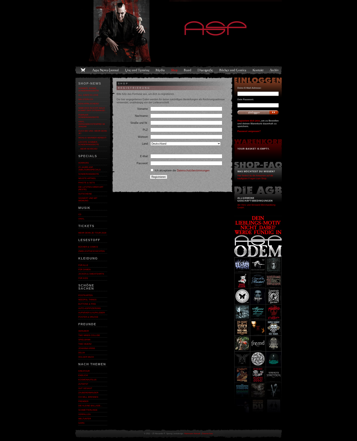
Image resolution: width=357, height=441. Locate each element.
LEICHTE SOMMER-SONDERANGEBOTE (88, 143)
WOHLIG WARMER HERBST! (92, 138)
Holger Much (86, 357)
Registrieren (158, 176)
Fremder (83, 401)
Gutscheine (85, 194)
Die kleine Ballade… (90, 405)
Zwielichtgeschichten (91, 251)
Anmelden (258, 112)
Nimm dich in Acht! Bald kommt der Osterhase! (91, 109)
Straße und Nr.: (139, 122)
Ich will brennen (88, 397)
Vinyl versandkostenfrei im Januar (91, 124)
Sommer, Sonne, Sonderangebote (88, 89)
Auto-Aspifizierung (89, 308)
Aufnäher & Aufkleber (91, 312)
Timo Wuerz (85, 344)
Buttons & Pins (87, 304)
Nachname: (142, 115)
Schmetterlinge (88, 410)
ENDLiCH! (83, 375)
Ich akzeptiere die (181, 170)
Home (83, 70)
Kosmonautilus (87, 380)
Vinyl (81, 219)
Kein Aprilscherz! (88, 104)
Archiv (274, 70)
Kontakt (258, 70)
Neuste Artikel (87, 178)
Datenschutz (207, 434)
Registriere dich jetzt (248, 120)
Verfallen (84, 414)
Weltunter (84, 418)
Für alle (83, 265)
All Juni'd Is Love (88, 95)
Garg (81, 423)
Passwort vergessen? (249, 131)
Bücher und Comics (233, 70)
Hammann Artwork (192, 434)
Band (188, 70)
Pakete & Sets (86, 183)
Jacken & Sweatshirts (91, 274)
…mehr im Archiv (88, 149)
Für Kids (83, 278)
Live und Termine (137, 70)
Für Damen (84, 269)
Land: (145, 143)
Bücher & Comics (88, 247)
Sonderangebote (88, 174)
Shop (174, 70)
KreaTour (84, 371)
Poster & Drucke (88, 317)
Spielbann (84, 339)
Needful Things (87, 299)
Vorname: (143, 108)
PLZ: (146, 130)
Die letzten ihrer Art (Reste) (90, 188)
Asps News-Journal (105, 70)
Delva (81, 352)
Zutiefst (83, 384)
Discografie (206, 70)
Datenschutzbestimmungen (193, 170)
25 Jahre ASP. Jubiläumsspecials (89, 168)
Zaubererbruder (88, 392)
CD (79, 214)
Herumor (83, 331)
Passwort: (143, 163)
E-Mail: (144, 156)
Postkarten (85, 295)
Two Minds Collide (89, 335)
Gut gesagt (85, 388)
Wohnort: (143, 137)
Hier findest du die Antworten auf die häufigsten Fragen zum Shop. (255, 176)
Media (160, 70)
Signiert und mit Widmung (87, 199)
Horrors (83, 163)
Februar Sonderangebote (88, 116)
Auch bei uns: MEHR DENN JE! (92, 132)
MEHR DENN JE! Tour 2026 (92, 233)
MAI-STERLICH (85, 99)
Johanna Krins (86, 348)
